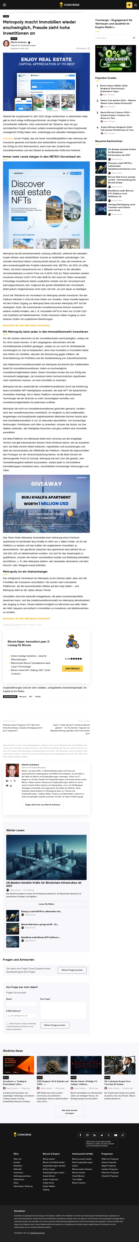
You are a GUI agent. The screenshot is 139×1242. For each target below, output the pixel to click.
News (16, 1183)
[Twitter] (11, 781)
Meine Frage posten (72, 970)
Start (5, 12)
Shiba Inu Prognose (110, 1159)
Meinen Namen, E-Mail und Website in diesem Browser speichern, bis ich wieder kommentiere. (21, 1026)
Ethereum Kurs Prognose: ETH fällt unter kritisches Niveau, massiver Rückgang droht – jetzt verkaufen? (23, 728)
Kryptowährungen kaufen (53, 1172)
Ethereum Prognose (110, 1172)
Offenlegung (81, 48)
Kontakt (17, 1162)
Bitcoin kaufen (49, 1159)
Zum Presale (72, 669)
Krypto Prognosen (50, 1179)
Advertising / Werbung (23, 1186)
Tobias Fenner (15, 890)
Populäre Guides (105, 78)
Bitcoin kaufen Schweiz (82, 1169)
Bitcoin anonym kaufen (82, 1159)
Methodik (17, 1169)
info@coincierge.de (37, 1233)
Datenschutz (19, 1179)
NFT (30, 696)
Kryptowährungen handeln (54, 1166)
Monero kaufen (78, 1172)
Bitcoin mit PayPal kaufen (54, 1162)
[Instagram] (87, 1135)
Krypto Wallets (49, 1186)
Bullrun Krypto (49, 1169)
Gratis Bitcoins (78, 1176)
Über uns (17, 1159)
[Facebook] (80, 1135)
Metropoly (8, 138)
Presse (12, 12)
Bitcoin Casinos (78, 1183)
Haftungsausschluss (22, 1176)
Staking (46, 1190)
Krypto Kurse (48, 1183)
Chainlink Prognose (110, 1176)
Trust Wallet (77, 1179)
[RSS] (14, 781)
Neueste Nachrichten (109, 141)
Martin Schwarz (19, 42)
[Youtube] (7, 785)
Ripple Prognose (109, 1166)
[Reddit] (11, 785)
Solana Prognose (109, 1162)
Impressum (18, 1172)
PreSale (38, 696)
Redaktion (18, 1166)
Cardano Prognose (110, 1169)
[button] (135, 7)
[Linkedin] (7, 781)
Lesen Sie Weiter (46, 904)
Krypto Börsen (49, 1176)
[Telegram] (101, 1135)
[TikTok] (122, 1135)
